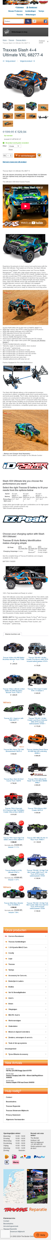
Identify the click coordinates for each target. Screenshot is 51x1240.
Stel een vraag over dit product (15, 162)
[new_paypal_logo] (39, 1156)
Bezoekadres (11, 1101)
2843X (25, 495)
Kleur (5, 146)
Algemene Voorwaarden (15, 1119)
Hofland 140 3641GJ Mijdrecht (37, 1141)
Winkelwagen (31, 14)
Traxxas (20, 14)
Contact (9, 1097)
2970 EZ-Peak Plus (22, 547)
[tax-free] (7, 1162)
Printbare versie (42, 41)
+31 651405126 (36, 1144)
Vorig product (10, 61)
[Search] (28, 21)
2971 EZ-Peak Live (32, 547)
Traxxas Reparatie (13, 1106)
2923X (14, 495)
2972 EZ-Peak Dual (42, 547)
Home (5, 40)
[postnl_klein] (7, 1157)
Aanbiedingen (30, 11)
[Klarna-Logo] (15, 1162)
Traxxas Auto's (21, 40)
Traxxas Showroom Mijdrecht (17, 1110)
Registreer (33, 7)
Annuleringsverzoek (10, 1226)
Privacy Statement (13, 1115)
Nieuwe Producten (15, 11)
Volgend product (26, 61)
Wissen (11, 149)
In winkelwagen (26, 155)
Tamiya (41, 11)
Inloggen (20, 7)
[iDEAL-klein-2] (14, 1157)
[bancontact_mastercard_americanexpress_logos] (25, 1157)
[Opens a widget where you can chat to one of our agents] (40, 1235)
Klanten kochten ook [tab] (12, 634)
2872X (38, 495)
